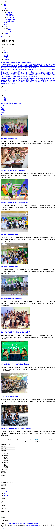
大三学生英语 (25, 80)
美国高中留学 (34, 523)
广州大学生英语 (5, 81)
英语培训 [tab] (6, 52)
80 (44, 439)
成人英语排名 (33, 73)
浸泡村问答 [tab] (6, 59)
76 (29, 439)
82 (51, 439)
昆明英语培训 (28, 66)
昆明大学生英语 (51, 80)
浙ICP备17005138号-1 (32, 525)
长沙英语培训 (10, 67)
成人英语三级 (38, 74)
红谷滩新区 (3, 110)
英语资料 (24, 62)
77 (33, 439)
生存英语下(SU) (10, 15)
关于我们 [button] (6, 28)
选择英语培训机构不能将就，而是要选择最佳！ (15, 202)
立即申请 (3, 472)
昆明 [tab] (5, 100)
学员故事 (6, 26)
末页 (30, 441)
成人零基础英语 (30, 74)
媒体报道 (8, 31)
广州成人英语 (15, 74)
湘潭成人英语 (7, 74)
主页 (2, 36)
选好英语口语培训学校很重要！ (10, 234)
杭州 (2, 103)
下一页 (24, 441)
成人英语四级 (5, 76)
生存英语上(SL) (10, 14)
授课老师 (6, 23)
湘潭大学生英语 (13, 81)
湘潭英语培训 (43, 66)
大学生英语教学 (34, 80)
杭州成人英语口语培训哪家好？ (10, 396)
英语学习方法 (6, 71)
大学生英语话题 (10, 80)
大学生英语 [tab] (6, 57)
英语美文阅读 (17, 69)
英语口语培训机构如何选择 (9, 138)
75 (25, 439)
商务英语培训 (21, 66)
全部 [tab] (5, 90)
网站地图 (18, 103)
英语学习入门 (21, 71)
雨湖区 (2, 112)
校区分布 (6, 24)
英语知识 (8, 83)
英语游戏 (8, 62)
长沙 (7, 103)
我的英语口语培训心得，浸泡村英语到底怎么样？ (16, 332)
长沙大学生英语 (38, 81)
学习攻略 (6, 33)
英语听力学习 (10, 69)
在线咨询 (3, 485)
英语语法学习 (14, 71)
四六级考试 (18, 62)
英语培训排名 (25, 64)
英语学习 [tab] (6, 54)
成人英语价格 (40, 73)
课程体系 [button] (6, 10)
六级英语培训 (32, 67)
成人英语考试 (47, 73)
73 (17, 439)
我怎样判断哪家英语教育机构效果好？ (12, 298)
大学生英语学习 (30, 78)
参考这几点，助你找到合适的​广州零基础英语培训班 (16, 428)
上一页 (13, 439)
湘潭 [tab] (5, 99)
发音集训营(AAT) (10, 12)
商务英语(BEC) (10, 21)
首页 (5, 8)
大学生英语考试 (42, 80)
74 (21, 439)
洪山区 (2, 107)
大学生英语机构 (38, 78)
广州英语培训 (35, 66)
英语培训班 (40, 64)
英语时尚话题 (24, 69)
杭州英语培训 (17, 67)
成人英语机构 (25, 73)
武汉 (4, 103)
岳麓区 (2, 109)
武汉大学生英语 (22, 81)
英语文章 (12, 62)
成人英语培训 (6, 66)
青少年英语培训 (47, 81)
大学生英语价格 (47, 78)
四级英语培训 (14, 66)
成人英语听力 (20, 76)
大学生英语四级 (13, 78)
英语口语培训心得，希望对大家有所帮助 (13, 170)
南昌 (9, 103)
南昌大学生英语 (30, 81)
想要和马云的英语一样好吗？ (10, 266)
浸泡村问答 (13, 83)
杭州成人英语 (11, 73)
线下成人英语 (18, 73)
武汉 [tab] (5, 93)
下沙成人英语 (45, 74)
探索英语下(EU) (10, 19)
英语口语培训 (46, 64)
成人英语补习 (22, 74)
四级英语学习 (28, 71)
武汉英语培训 (50, 66)
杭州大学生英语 (18, 80)
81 (48, 439)
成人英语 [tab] (6, 56)
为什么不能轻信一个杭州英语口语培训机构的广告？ (16, 364)
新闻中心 (3, 83)
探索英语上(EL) (10, 17)
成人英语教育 (12, 76)
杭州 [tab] (5, 92)
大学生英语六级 (5, 78)
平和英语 (28, 523)
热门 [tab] (5, 50)
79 (40, 439)
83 (19, 441)
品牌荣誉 (8, 30)
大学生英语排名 (22, 78)
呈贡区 (2, 114)
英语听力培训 (4, 64)
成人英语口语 (27, 76)
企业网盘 (9, 523)
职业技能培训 (22, 523)
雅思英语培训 (24, 67)
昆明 (15, 103)
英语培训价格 (11, 64)
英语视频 (29, 62)
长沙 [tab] (5, 95)
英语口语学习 (18, 64)
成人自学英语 (4, 73)
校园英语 (3, 62)
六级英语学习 (39, 69)
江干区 (2, 105)
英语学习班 (3, 69)
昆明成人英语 (34, 76)
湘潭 (12, 103)
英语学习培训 (46, 69)
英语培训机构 (33, 64)
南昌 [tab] (5, 97)
